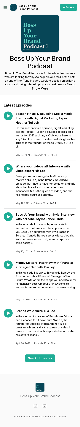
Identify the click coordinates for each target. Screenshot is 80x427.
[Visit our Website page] (44, 406)
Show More (40, 88)
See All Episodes (40, 358)
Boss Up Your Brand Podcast (28, 7)
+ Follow (68, 7)
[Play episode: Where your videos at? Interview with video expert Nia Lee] (8, 168)
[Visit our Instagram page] (35, 406)
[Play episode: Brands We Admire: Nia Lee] (8, 313)
